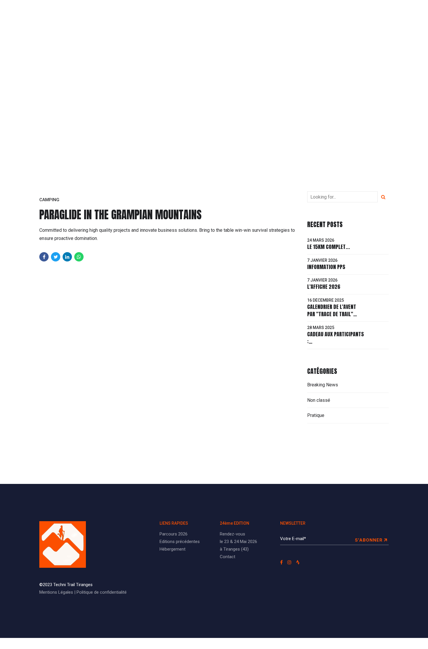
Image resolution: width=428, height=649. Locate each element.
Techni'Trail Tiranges (78, 13)
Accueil (144, 13)
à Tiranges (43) (234, 549)
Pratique (264, 13)
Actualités (297, 13)
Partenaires (334, 13)
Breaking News (322, 385)
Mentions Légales (56, 592)
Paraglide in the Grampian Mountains (120, 214)
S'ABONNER (369, 540)
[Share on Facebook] (44, 256)
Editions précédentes (220, 13)
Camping (49, 199)
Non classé (318, 400)
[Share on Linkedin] (67, 256)
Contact (227, 556)
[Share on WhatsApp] (79, 256)
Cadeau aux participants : (335, 337)
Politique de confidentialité (102, 592)
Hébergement (172, 549)
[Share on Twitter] (55, 256)
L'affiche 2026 (323, 287)
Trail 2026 (174, 13)
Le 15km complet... (328, 247)
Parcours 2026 (174, 534)
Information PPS (326, 267)
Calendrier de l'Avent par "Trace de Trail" (331, 310)
